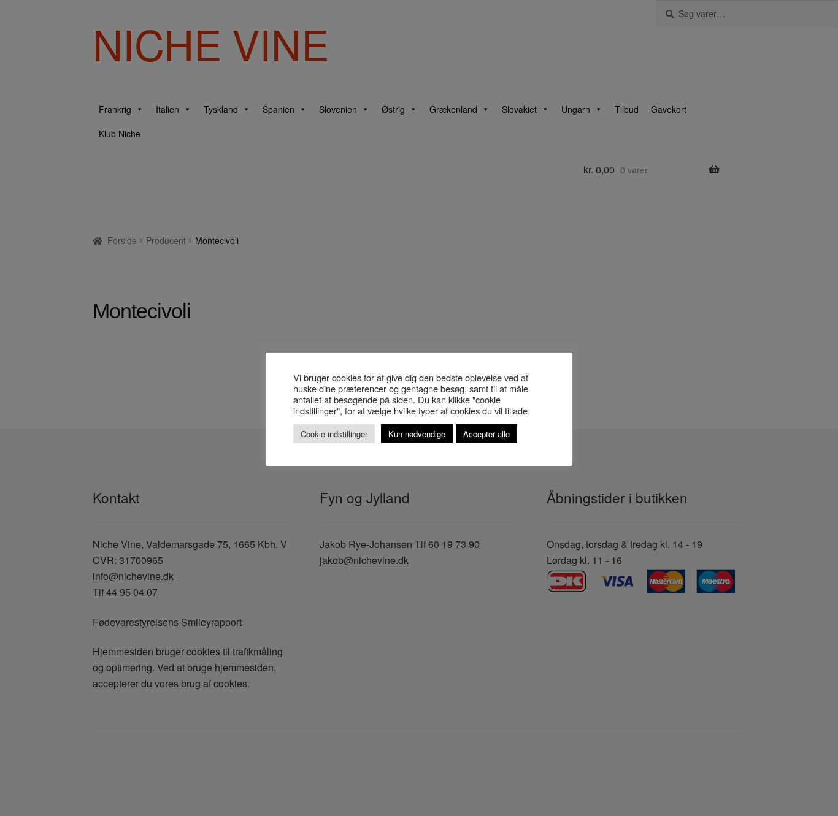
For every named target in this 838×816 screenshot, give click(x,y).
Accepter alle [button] (486, 434)
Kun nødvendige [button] (416, 434)
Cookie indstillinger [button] (334, 434)
